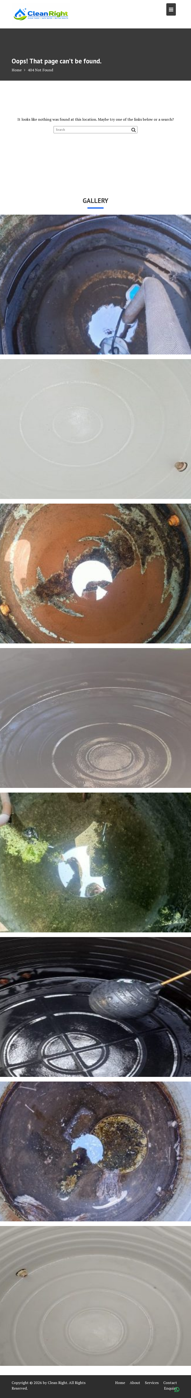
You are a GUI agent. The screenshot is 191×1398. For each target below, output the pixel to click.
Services (152, 1382)
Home (120, 1382)
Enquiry (170, 1388)
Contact (170, 1382)
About (135, 1382)
